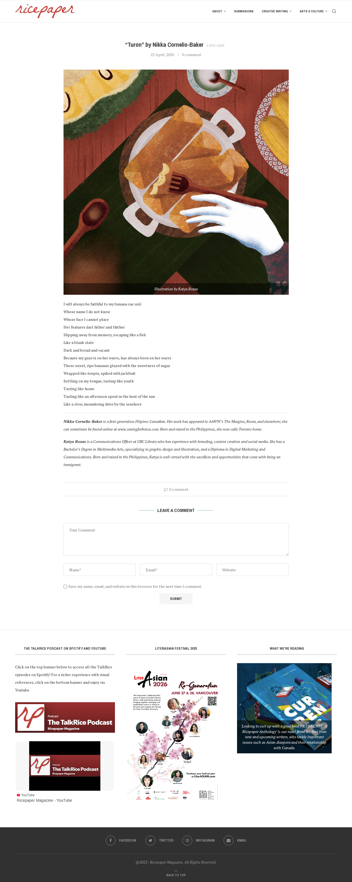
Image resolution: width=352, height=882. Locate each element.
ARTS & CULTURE (312, 11)
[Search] (334, 11)
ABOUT (217, 11)
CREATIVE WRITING (275, 11)
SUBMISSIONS (244, 11)
